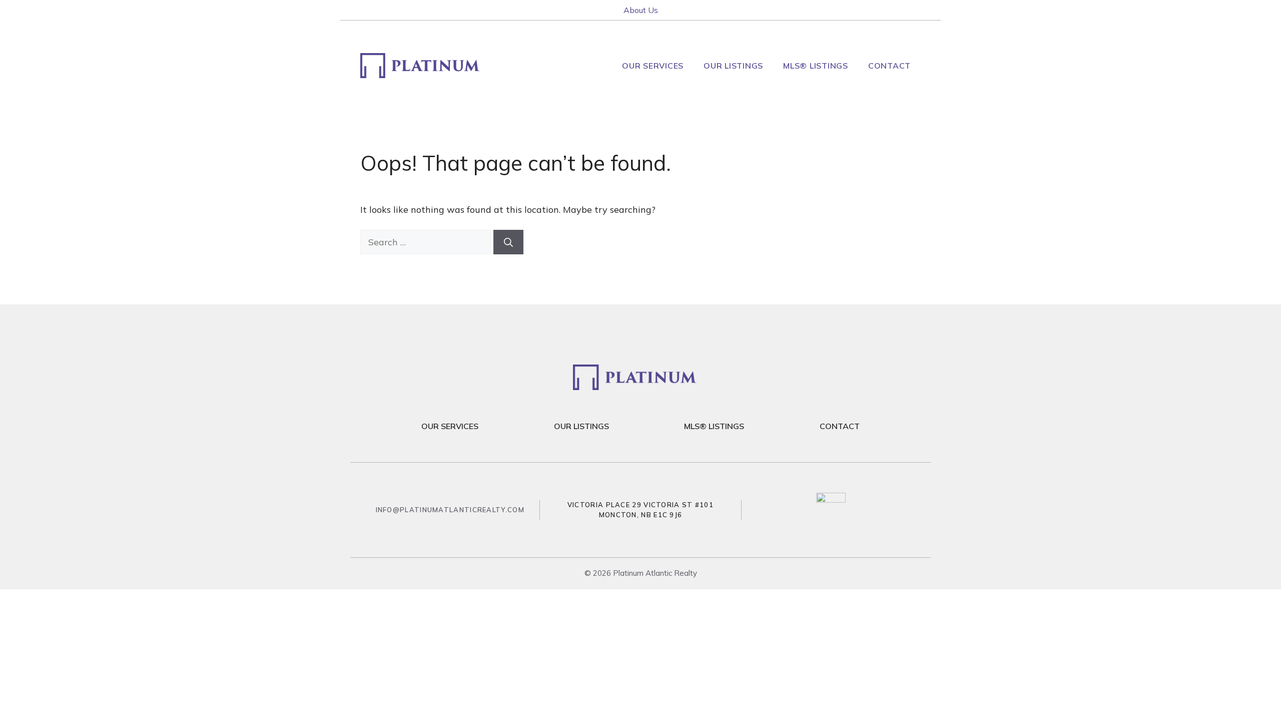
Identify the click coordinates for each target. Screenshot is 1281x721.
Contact (889, 66)
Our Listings (733, 66)
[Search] (508, 242)
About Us (640, 10)
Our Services (653, 66)
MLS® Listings (815, 66)
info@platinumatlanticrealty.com (450, 510)
